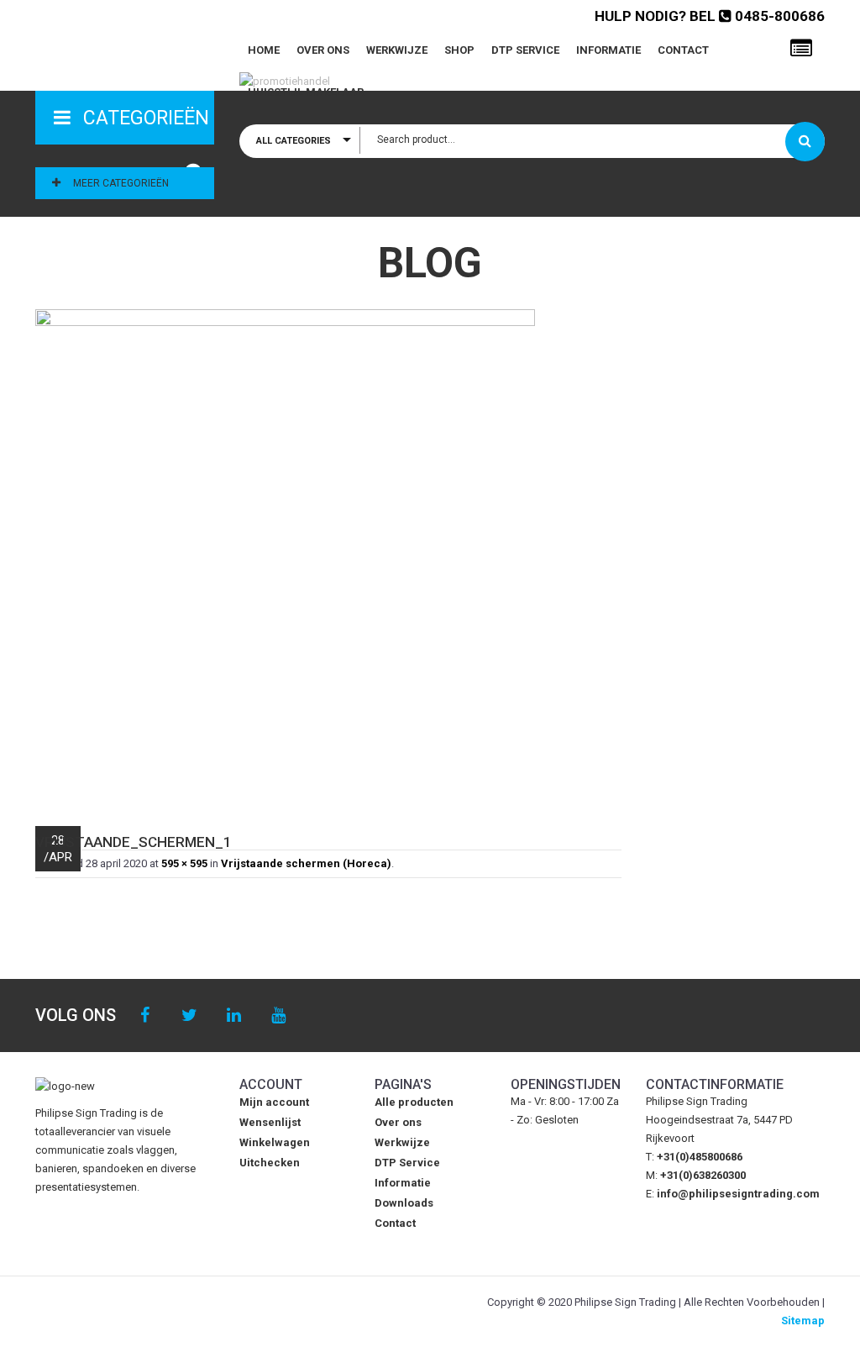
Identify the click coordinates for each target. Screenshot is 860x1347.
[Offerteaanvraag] (801, 48)
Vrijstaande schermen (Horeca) (306, 863)
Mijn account (274, 1102)
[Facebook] (145, 1015)
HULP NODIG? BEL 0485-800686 (710, 16)
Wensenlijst (270, 1122)
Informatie (608, 50)
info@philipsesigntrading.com (738, 1193)
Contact (683, 50)
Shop (459, 50)
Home (264, 50)
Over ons (322, 50)
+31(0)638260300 (703, 1175)
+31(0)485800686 (699, 1156)
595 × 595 (184, 863)
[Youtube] (278, 1015)
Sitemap (803, 1320)
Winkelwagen (274, 1142)
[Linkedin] (234, 1015)
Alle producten (414, 1102)
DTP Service (525, 50)
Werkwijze (396, 50)
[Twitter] (189, 1015)
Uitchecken (269, 1162)
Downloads (404, 1203)
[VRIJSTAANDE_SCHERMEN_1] (328, 559)
